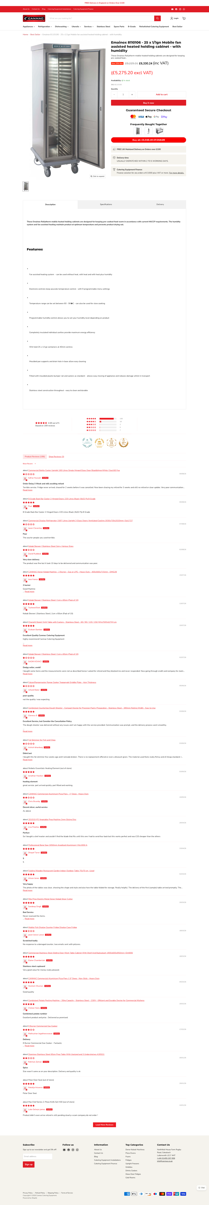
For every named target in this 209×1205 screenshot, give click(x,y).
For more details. (176, 173)
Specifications (106, 204)
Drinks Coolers (131, 1170)
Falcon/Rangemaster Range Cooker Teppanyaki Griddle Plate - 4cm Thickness (62, 682)
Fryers (128, 1156)
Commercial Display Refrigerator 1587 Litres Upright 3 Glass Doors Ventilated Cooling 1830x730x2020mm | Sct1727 (80, 520)
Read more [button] (27, 490)
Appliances (28, 26)
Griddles (129, 1167)
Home (25, 34)
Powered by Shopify (30, 1198)
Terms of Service (67, 1193)
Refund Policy (40, 1193)
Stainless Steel (103, 26)
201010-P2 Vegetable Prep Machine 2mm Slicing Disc (52, 819)
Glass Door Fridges (133, 1174)
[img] (47, 423)
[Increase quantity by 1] (132, 94)
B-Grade (132, 26)
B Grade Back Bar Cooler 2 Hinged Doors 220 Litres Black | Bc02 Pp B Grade (61, 498)
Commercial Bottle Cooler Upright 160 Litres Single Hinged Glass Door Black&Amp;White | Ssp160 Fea (74, 470)
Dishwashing (61, 26)
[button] (91, 419)
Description (50, 204)
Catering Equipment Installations (59, 9)
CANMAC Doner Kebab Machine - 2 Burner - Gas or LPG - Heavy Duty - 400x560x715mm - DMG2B (72, 572)
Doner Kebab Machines (135, 1149)
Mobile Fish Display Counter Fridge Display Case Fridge (52, 927)
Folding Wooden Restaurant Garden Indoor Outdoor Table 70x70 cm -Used (61, 870)
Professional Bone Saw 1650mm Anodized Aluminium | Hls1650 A (57, 845)
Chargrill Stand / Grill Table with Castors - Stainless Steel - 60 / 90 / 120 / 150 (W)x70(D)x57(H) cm (72, 622)
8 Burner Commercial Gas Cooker (42, 1026)
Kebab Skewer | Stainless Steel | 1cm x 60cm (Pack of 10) (53, 600)
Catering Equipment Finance (83, 9)
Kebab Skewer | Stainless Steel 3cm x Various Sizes (50, 546)
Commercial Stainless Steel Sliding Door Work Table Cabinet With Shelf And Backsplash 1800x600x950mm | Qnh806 (80, 953)
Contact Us (36, 9)
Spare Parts (119, 26)
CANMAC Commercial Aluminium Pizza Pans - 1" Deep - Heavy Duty (58, 794)
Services (88, 26)
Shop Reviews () (56, 456)
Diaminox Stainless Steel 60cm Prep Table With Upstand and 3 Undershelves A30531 (66, 1054)
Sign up (29, 1164)
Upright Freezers (132, 1163)
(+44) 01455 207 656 (166, 1158)
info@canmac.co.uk (165, 1161)
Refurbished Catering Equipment (154, 26)
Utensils (76, 26)
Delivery (160, 204)
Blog (43, 9)
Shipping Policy (53, 1193)
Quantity (114, 89)
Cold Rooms (130, 1177)
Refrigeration (44, 26)
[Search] (157, 18)
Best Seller (177, 26)
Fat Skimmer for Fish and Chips (42, 740)
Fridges (128, 1160)
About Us (26, 9)
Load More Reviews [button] (104, 1124)
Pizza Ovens (131, 1153)
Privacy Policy (28, 1193)
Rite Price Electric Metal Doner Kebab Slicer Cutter (50, 899)
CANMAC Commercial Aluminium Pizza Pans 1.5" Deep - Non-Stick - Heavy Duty (63, 978)
